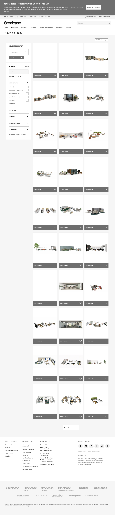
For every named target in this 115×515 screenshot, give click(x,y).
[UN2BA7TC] (71, 134)
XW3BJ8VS (65, 408)
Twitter (96, 446)
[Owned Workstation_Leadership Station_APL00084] (96, 58)
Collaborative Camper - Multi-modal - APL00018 (44, 105)
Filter (13, 57)
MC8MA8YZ (65, 332)
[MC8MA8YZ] (71, 323)
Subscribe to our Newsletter (89, 451)
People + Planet (9, 445)
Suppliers (8, 456)
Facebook (91, 446)
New (6, 27)
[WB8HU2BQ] (96, 247)
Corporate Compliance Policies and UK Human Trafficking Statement (47, 460)
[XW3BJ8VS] (71, 399)
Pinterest (107, 446)
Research (59, 27)
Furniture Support (27, 458)
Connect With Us (84, 441)
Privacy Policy (44, 448)
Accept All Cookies (93, 7)
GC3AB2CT (90, 332)
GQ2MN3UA (90, 294)
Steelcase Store (27, 469)
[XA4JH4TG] (45, 172)
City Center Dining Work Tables (95, 181)
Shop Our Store (44, 17)
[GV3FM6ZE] (71, 172)
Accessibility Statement (47, 464)
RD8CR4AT (65, 294)
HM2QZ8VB (65, 370)
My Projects (91, 17)
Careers (7, 448)
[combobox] (94, 23)
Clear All (26, 66)
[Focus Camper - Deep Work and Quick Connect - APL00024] (71, 96)
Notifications (26, 461)
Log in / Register (104, 17)
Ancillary (24, 27)
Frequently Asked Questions (27, 446)
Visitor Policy (9, 453)
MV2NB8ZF (90, 370)
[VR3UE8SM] (96, 399)
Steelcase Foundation (11, 450)
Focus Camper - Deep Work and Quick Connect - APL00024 (71, 106)
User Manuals (26, 452)
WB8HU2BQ (90, 256)
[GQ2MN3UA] (96, 285)
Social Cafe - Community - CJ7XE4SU (70, 67)
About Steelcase (11, 441)
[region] (57, 7)
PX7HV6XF (39, 408)
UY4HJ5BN (39, 218)
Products (14, 27)
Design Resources (46, 27)
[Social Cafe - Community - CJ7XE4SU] (71, 58)
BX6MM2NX (65, 218)
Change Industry (16, 46)
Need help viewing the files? (17, 134)
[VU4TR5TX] (96, 134)
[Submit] (109, 23)
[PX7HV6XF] (45, 399)
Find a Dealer (32, 17)
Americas (12, 17)
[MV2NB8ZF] (96, 361)
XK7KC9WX (39, 370)
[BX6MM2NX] (71, 209)
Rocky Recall (26, 463)
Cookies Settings (77, 7)
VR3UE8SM (90, 408)
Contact (23, 17)
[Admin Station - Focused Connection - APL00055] (45, 58)
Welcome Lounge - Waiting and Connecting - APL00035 (96, 106)
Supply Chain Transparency (44, 454)
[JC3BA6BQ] (71, 247)
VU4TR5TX (90, 142)
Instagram (80, 446)
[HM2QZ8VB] (71, 361)
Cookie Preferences (46, 450)
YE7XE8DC (39, 142)
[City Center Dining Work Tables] (96, 172)
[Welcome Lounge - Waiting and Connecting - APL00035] (96, 96)
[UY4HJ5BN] (45, 209)
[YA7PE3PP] (96, 209)
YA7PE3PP (90, 218)
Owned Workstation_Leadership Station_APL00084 (95, 68)
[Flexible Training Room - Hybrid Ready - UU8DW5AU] (45, 285)
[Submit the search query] (10, 71)
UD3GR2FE (39, 332)
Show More (12, 103)
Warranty (25, 455)
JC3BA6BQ (65, 256)
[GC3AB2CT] (96, 323)
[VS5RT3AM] (45, 247)
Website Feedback (28, 449)
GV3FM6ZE (65, 180)
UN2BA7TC (65, 142)
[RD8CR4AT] (71, 285)
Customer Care (27, 441)
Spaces (33, 27)
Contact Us (82, 455)
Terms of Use (44, 445)
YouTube (102, 446)
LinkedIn (86, 446)
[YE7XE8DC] (45, 134)
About (68, 27)
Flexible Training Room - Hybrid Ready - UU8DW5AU (45, 295)
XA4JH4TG (39, 180)
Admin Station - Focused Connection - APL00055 (44, 67)
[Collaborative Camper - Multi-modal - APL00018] (45, 96)
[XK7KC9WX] (45, 361)
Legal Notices (45, 441)
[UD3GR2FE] (45, 323)
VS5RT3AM (39, 256)
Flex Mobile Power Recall (30, 466)
